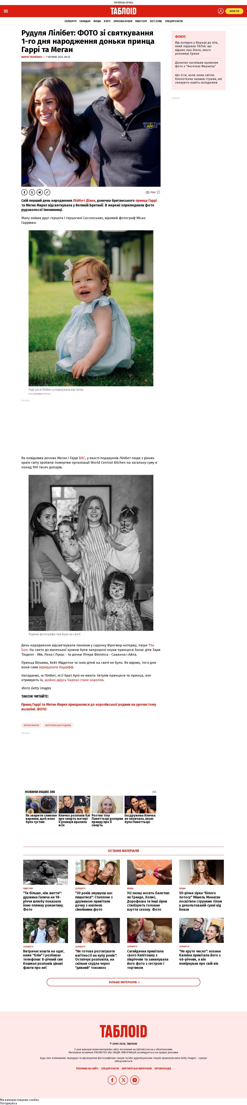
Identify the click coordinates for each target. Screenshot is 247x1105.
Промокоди (163, 1068)
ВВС (82, 458)
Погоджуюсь (8, 1103)
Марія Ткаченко (32, 57)
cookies (34, 1100)
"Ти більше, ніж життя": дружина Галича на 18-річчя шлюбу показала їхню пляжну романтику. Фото (43, 901)
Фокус (180, 37)
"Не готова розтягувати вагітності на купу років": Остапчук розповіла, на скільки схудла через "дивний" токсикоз (96, 959)
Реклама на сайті (87, 1068)
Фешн (97, 21)
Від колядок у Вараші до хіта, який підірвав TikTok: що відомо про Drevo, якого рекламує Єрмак (196, 48)
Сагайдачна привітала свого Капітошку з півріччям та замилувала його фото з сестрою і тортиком (147, 959)
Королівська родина (58, 725)
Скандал (84, 21)
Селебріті (70, 21)
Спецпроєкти (174, 21)
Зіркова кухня (122, 21)
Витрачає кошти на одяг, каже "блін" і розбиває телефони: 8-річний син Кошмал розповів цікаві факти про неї (43, 959)
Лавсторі (141, 21)
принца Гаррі (146, 200)
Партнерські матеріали (137, 1068)
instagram (38, 394)
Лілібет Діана (84, 200)
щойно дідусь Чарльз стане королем (73, 680)
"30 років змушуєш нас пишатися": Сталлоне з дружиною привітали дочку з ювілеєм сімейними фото (94, 901)
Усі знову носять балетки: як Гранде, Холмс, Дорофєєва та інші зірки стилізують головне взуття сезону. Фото (148, 901)
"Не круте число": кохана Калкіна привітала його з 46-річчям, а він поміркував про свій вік (200, 957)
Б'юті (107, 21)
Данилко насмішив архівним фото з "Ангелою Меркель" (196, 64)
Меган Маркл (31, 725)
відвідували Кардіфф (56, 667)
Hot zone (156, 21)
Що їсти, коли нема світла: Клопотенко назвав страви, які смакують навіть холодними (198, 78)
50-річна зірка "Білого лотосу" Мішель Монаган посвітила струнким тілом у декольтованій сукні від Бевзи (200, 901)
